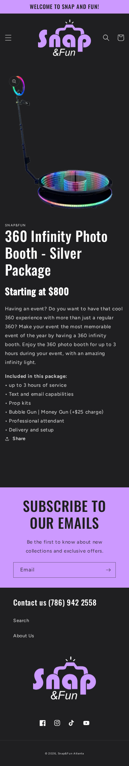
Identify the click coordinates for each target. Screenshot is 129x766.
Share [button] (19, 438)
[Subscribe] (108, 570)
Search (21, 620)
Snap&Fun (65, 753)
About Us (23, 636)
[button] (8, 37)
